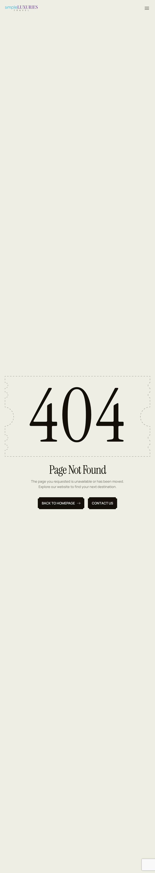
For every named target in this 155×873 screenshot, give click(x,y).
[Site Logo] (21, 8)
